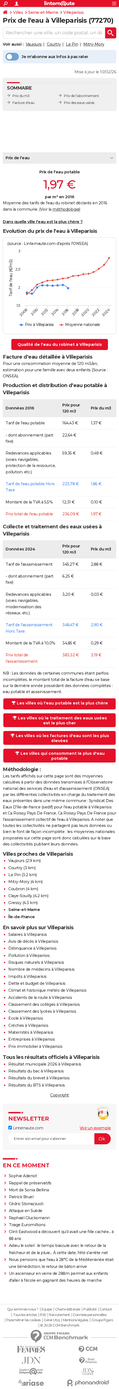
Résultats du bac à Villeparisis (36, 1071)
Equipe (47, 1309)
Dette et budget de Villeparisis (37, 983)
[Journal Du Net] (31, 1360)
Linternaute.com (27, 1128)
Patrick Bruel (21, 1196)
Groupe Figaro (102, 1320)
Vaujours (34, 44)
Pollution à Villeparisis (29, 955)
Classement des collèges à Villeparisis (44, 1004)
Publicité (90, 1309)
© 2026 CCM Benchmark (59, 1325)
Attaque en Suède (25, 1210)
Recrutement (59, 1315)
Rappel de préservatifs (30, 1183)
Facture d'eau (23, 103)
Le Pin (72, 44)
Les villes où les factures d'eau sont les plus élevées (62, 738)
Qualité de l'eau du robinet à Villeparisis (59, 344)
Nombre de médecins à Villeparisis (41, 969)
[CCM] (88, 1349)
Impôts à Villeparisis (27, 976)
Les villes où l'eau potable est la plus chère (62, 703)
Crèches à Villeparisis (28, 1025)
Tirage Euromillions (27, 1224)
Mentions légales (75, 1320)
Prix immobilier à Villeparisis (35, 1046)
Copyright (59, 1095)
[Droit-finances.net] (88, 1360)
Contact (106, 1309)
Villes (18, 12)
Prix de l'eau (18, 157)
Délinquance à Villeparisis (32, 948)
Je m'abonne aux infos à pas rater (55, 56)
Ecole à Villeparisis (25, 1018)
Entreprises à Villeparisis (31, 1039)
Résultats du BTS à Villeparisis (36, 1085)
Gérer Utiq (52, 1320)
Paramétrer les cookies (23, 1320)
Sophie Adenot (23, 1175)
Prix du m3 (20, 96)
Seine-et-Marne (43, 12)
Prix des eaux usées (79, 103)
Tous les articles (25, 1315)
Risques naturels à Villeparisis (36, 962)
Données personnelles (89, 1315)
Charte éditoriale (67, 1309)
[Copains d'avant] (31, 1371)
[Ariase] (31, 1383)
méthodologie (65, 209)
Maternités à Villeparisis (30, 1032)
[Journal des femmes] (31, 1349)
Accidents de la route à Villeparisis (40, 997)
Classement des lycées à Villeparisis (42, 1011)
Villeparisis (73, 12)
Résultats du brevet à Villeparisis (38, 1077)
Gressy (14, 902)
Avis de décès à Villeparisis (33, 941)
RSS (43, 1315)
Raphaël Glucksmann (29, 1217)
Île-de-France (21, 916)
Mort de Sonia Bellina (29, 1189)
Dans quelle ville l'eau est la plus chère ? (43, 221)
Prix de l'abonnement (81, 96)
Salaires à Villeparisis (27, 934)
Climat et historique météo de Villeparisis (47, 990)
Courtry (54, 44)
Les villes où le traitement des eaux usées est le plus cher (62, 720)
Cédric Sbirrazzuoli (26, 1203)
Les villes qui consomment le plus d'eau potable (62, 756)
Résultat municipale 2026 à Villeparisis (44, 1064)
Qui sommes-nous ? (22, 1309)
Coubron (16, 888)
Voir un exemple (95, 1128)
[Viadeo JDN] (88, 1371)
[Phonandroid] (88, 1382)
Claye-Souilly (20, 895)
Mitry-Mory (93, 44)
